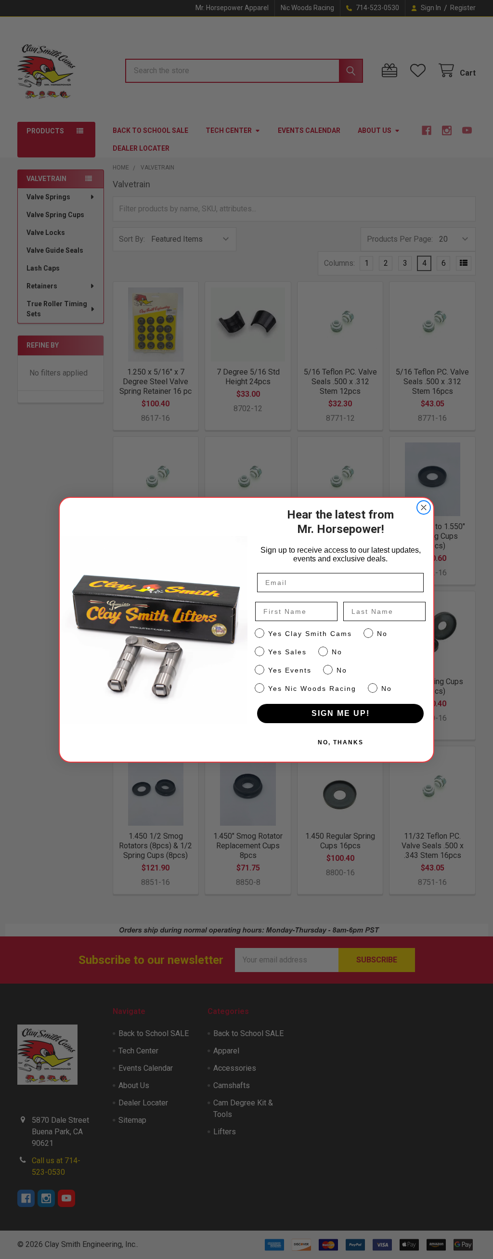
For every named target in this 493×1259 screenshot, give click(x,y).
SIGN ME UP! (340, 713)
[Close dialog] (423, 507)
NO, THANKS (340, 742)
